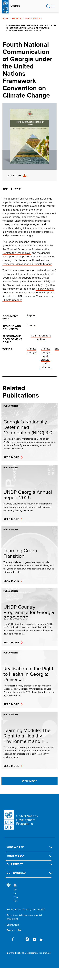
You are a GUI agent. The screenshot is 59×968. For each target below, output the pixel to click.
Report (31, 315)
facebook (12, 939)
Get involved (16, 873)
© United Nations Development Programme (29, 952)
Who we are (15, 847)
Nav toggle (53, 6)
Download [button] (14, 175)
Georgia (15, 5)
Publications (32, 18)
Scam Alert (13, 925)
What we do (15, 856)
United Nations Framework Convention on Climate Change (27, 262)
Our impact (15, 864)
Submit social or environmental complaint (24, 917)
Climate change (31, 350)
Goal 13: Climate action (41, 337)
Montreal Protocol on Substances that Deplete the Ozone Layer (26, 251)
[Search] (16, 893)
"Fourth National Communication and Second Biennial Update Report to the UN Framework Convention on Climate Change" (28, 294)
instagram (27, 939)
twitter (20, 939)
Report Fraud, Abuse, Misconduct (26, 909)
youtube (34, 939)
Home (5, 18)
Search (48, 6)
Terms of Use (14, 930)
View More (29, 781)
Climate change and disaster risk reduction (45, 358)
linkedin (41, 939)
